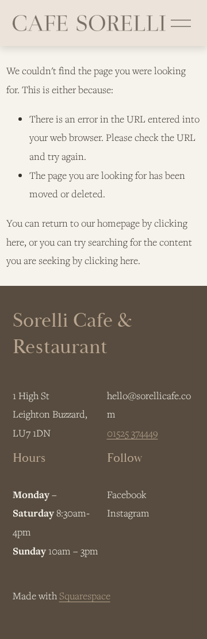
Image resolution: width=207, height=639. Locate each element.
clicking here (111, 260)
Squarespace (84, 595)
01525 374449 (132, 432)
